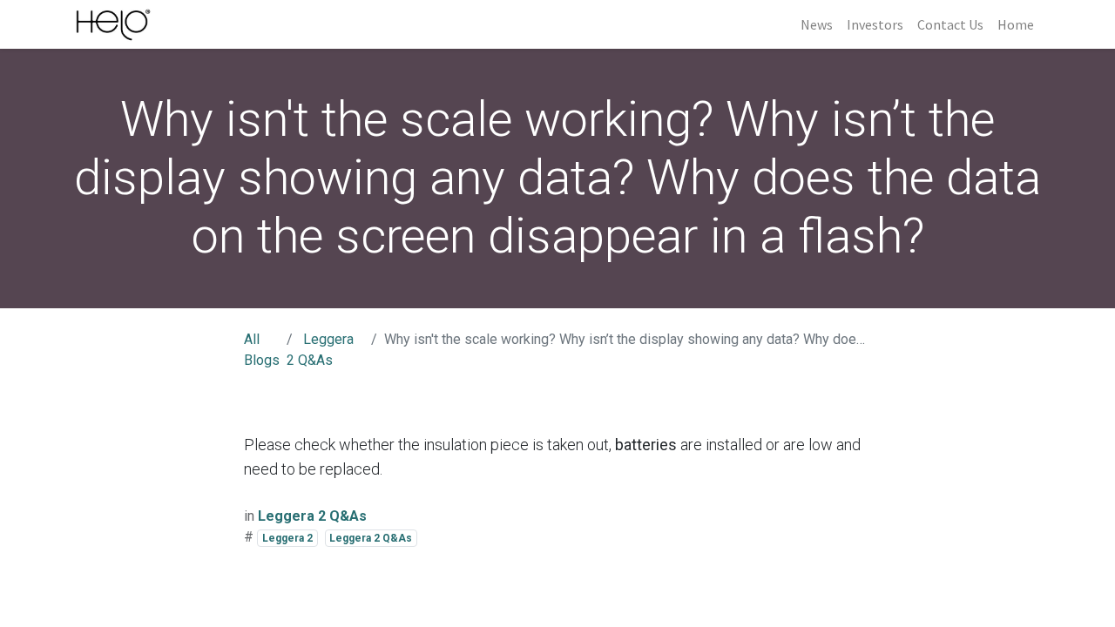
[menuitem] (817, 24)
